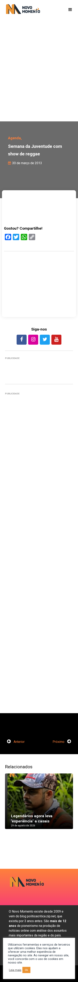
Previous (11, 805)
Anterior (19, 742)
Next (67, 805)
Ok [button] (26, 969)
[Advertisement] (39, 76)
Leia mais (15, 970)
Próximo (59, 742)
